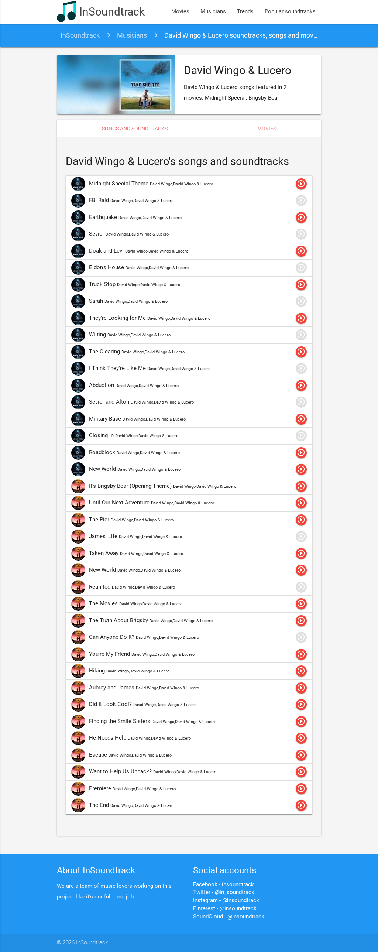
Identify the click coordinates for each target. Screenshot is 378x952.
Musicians (213, 11)
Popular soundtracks (290, 11)
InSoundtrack (112, 11)
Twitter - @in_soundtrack (223, 892)
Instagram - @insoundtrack (226, 900)
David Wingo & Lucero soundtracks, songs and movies (243, 35)
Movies (180, 11)
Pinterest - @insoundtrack (225, 908)
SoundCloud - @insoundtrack (228, 917)
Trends (245, 11)
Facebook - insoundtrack (223, 884)
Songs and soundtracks (135, 128)
